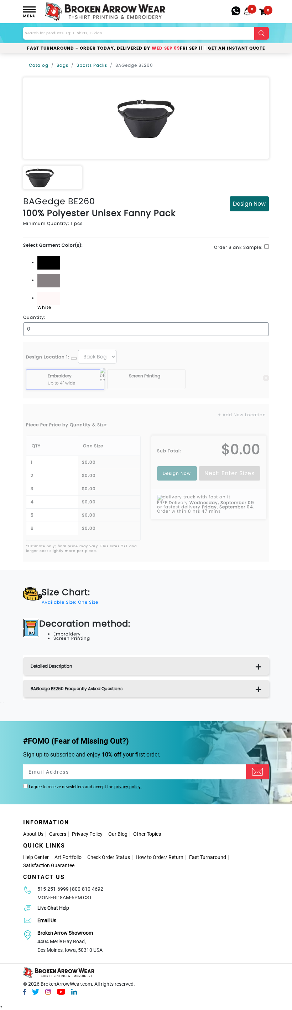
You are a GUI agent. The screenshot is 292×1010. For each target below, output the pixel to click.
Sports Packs (92, 65)
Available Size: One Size (70, 602)
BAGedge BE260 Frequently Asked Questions (76, 688)
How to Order (150, 857)
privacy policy (128, 786)
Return (175, 857)
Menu (29, 16)
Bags (62, 65)
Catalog (38, 65)
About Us (33, 834)
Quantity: (34, 317)
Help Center (36, 857)
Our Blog (117, 834)
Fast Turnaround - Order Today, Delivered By (115, 48)
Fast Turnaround (207, 857)
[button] (247, 11)
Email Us (46, 920)
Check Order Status (108, 857)
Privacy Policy (87, 834)
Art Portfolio (68, 857)
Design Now (249, 204)
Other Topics (147, 834)
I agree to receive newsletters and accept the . (85, 786)
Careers (57, 834)
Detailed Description (51, 666)
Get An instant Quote (236, 48)
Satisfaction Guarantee (48, 865)
